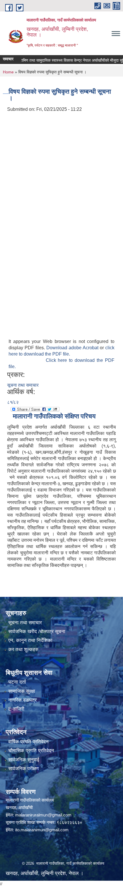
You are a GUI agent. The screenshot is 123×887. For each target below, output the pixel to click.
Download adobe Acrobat (73, 347)
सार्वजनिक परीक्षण (23, 768)
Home (8, 72)
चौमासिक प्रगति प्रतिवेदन (31, 750)
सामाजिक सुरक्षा (21, 691)
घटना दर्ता (17, 682)
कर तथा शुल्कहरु (23, 649)
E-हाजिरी (16, 709)
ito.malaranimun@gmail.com (42, 829)
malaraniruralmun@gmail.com (43, 814)
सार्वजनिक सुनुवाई (23, 759)
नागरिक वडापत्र (22, 700)
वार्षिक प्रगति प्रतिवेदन (28, 741)
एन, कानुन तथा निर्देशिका (30, 640)
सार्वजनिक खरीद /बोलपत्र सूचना (36, 631)
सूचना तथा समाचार (23, 385)
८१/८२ (13, 402)
